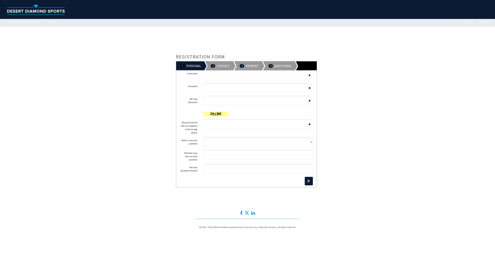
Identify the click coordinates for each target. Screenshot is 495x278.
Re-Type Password (192, 100)
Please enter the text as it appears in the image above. (189, 127)
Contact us (53, 22)
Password (192, 86)
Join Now (485, 22)
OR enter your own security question (190, 156)
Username (192, 73)
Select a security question (189, 142)
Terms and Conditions (23, 22)
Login (468, 22)
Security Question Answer (189, 169)
